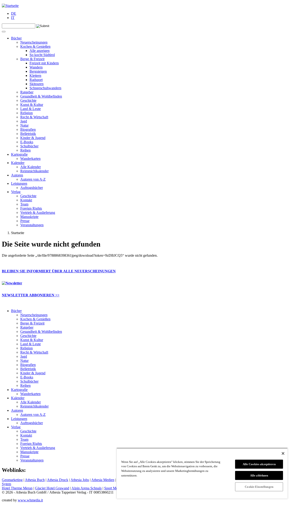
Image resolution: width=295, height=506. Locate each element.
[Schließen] (283, 453)
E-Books (26, 142)
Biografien (28, 129)
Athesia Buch (35, 480)
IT (13, 18)
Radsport (36, 80)
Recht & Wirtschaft (34, 117)
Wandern (36, 67)
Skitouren (37, 84)
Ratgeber (26, 92)
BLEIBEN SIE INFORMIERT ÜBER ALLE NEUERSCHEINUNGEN (59, 271)
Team (24, 204)
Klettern (35, 75)
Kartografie (19, 154)
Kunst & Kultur (31, 105)
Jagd (23, 121)
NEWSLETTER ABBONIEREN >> (30, 295)
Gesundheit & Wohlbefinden (41, 96)
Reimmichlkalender (34, 171)
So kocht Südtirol (42, 55)
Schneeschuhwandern (45, 88)
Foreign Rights (31, 208)
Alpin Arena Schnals (86, 488)
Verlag (16, 192)
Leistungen (19, 183)
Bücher (16, 38)
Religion (26, 113)
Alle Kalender (30, 167)
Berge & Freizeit (32, 59)
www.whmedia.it (30, 500)
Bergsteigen (38, 71)
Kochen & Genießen (35, 46)
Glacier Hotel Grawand (52, 488)
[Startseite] (10, 6)
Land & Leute (30, 109)
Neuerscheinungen (33, 42)
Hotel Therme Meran (17, 488)
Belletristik (28, 134)
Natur (24, 125)
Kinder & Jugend (32, 138)
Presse (25, 221)
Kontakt (26, 200)
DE (13, 13)
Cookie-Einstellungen (259, 486)
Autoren (17, 175)
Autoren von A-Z (33, 179)
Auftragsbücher (31, 188)
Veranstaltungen (32, 225)
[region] (202, 473)
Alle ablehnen (259, 475)
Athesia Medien (102, 480)
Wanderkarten (30, 159)
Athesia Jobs (80, 480)
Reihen (25, 150)
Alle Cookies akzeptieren (259, 464)
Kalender (17, 163)
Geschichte (28, 100)
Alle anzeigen (40, 51)
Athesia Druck (57, 480)
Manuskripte (29, 217)
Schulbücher (29, 146)
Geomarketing (12, 480)
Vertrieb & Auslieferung (37, 212)
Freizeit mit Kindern (44, 63)
